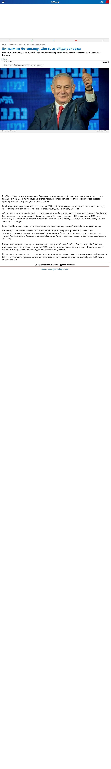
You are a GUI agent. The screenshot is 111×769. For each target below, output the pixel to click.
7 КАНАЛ (4, 45)
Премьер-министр (21, 65)
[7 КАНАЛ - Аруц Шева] (55, 2)
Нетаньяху (7, 65)
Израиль (11, 45)
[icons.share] (107, 1)
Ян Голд (4, 59)
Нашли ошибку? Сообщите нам (54, 269)
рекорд (40, 65)
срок (33, 65)
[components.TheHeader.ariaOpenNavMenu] (17, 2)
